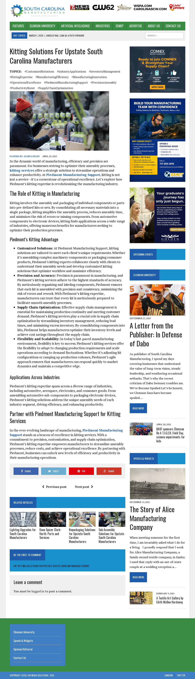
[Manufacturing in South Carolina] (37, 11)
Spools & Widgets (143, 458)
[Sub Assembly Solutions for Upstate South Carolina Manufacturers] (112, 524)
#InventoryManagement (104, 71)
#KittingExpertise (21, 77)
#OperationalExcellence (25, 82)
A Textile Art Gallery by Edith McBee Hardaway (169, 600)
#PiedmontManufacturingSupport (66, 82)
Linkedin (169, 675)
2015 (52, 675)
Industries (103, 26)
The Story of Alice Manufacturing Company (152, 518)
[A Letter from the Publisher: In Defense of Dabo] (157, 313)
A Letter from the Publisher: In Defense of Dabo (156, 334)
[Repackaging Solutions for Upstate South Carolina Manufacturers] (82, 524)
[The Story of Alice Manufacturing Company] (157, 496)
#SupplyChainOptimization (55, 88)
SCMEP (119, 26)
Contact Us (173, 26)
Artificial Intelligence (75, 26)
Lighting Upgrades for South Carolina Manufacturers (23, 533)
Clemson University (42, 26)
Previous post (56, 487)
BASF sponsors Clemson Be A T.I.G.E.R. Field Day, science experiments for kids (170, 435)
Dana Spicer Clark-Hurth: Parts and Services (50, 533)
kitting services (22, 170)
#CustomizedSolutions (39, 71)
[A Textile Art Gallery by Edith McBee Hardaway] (141, 602)
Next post (82, 487)
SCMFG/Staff (32, 156)
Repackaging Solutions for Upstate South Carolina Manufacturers (82, 535)
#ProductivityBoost (22, 88)
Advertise (135, 26)
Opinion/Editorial (23, 649)
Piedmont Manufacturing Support (73, 175)
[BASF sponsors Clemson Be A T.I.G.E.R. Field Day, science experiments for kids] (141, 433)
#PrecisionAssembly (104, 82)
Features (18, 26)
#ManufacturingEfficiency (52, 77)
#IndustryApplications (71, 71)
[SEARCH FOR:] (164, 35)
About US (154, 26)
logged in (37, 591)
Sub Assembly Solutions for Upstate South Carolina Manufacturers (111, 535)
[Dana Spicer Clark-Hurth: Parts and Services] (52, 524)
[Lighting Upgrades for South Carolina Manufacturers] (23, 524)
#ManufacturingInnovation (89, 77)
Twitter (181, 675)
